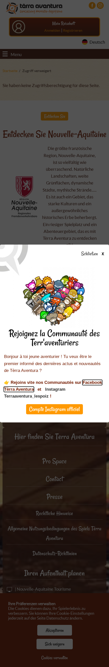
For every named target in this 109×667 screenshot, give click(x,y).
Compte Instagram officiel (54, 409)
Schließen (92, 253)
